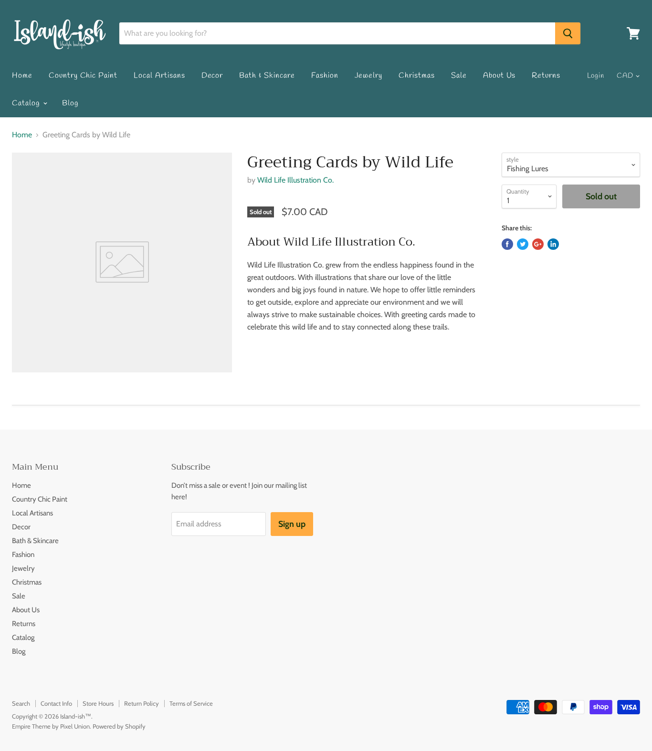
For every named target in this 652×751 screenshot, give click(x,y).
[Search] (567, 33)
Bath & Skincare (266, 76)
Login (596, 76)
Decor (212, 76)
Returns (546, 76)
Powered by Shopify (119, 726)
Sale (459, 76)
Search (21, 703)
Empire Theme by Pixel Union (51, 726)
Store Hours (98, 703)
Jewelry (369, 76)
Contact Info (56, 703)
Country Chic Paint (83, 76)
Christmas (417, 76)
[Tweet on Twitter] (522, 244)
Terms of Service (191, 703)
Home (22, 76)
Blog (70, 103)
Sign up (291, 524)
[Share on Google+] (538, 244)
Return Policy (141, 703)
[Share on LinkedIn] (553, 244)
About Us (499, 76)
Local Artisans (159, 76)
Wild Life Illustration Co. (295, 180)
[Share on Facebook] (507, 244)
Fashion (324, 76)
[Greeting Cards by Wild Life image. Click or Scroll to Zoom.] (122, 262)
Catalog (27, 103)
